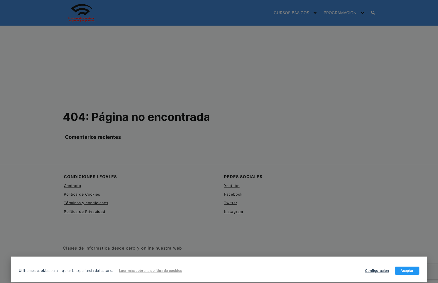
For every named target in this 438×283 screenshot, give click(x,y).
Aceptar (406, 271)
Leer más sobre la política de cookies (150, 271)
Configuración (377, 271)
